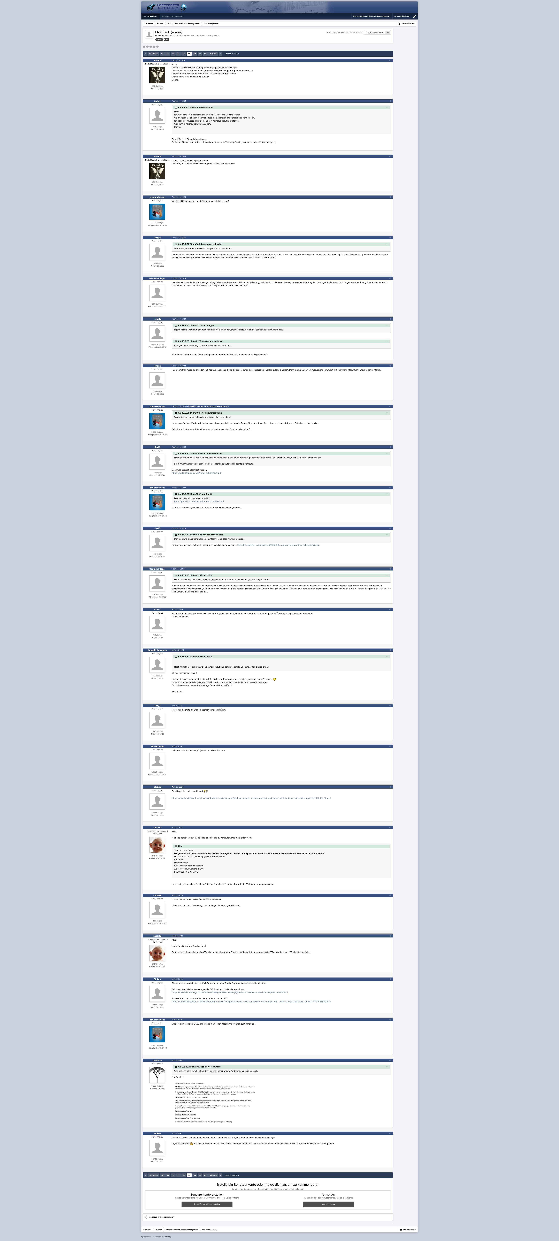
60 (195, 54)
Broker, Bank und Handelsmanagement (201, 35)
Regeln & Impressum (173, 16)
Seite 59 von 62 (231, 54)
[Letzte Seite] (220, 54)
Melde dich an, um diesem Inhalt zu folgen (346, 32)
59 (189, 54)
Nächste (213, 54)
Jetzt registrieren (401, 16)
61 (200, 54)
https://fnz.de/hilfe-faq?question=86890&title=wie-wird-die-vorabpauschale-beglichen (277, 545)
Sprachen (145, 1237)
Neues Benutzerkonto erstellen (207, 1204)
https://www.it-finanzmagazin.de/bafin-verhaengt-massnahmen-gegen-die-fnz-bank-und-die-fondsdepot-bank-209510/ (230, 992)
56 (173, 54)
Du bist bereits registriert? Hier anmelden (371, 16)
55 (168, 54)
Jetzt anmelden (328, 1204)
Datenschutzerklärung (162, 1237)
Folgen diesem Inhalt (375, 32)
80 (388, 32)
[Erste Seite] (145, 54)
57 (178, 54)
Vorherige (153, 54)
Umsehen (151, 16)
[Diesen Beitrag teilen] (390, 60)
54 (162, 54)
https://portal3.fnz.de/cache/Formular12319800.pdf (197, 473)
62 (205, 54)
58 (184, 54)
